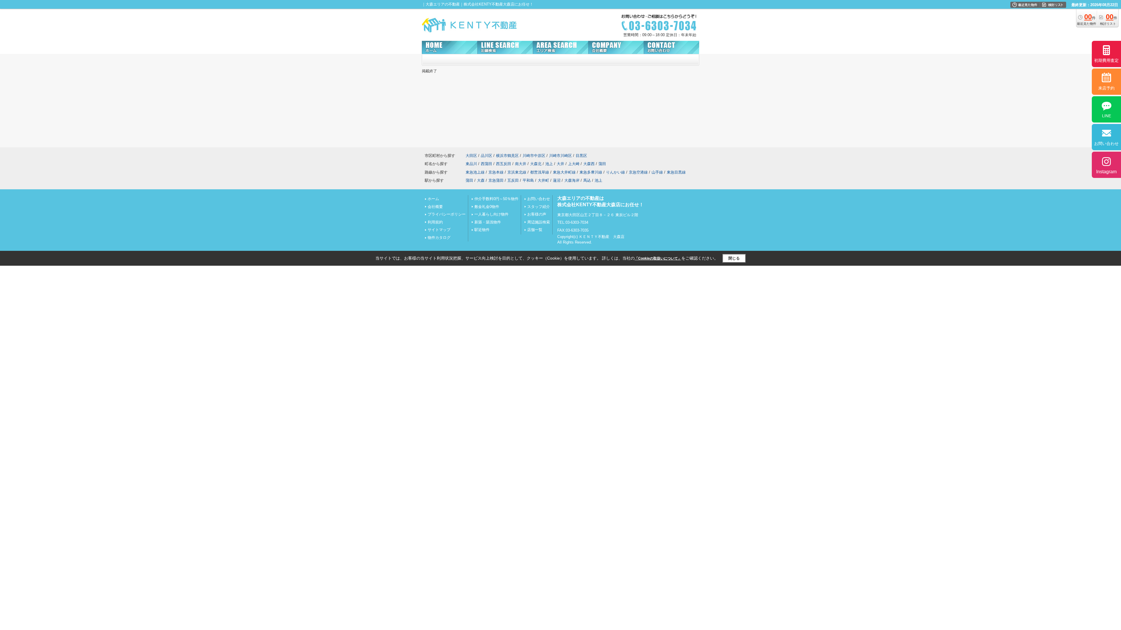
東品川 (471, 164)
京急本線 (496, 172)
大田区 (471, 155)
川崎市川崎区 (560, 155)
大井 (560, 164)
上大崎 (573, 164)
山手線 (657, 172)
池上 (549, 164)
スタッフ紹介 (538, 206)
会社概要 (435, 206)
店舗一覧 (534, 230)
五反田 (513, 180)
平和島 (528, 180)
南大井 (520, 164)
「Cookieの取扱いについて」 (658, 258)
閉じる (734, 258)
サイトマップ (439, 230)
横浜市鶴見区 (507, 155)
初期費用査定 (1106, 60)
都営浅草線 (539, 172)
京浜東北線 (516, 172)
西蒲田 (486, 164)
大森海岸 (571, 180)
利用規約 (435, 222)
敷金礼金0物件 (486, 206)
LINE (1106, 115)
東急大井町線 (564, 172)
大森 (481, 180)
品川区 (486, 155)
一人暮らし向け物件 (491, 214)
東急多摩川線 (590, 172)
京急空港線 (638, 172)
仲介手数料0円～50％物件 (496, 199)
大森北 (536, 164)
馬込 (587, 180)
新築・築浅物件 (487, 222)
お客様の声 (536, 214)
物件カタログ (439, 237)
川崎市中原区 (534, 155)
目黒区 (581, 155)
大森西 (589, 164)
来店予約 (1106, 88)
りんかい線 (615, 172)
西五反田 (503, 164)
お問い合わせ (538, 199)
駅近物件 (482, 230)
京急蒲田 (496, 180)
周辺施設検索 (538, 222)
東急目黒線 (676, 172)
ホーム (433, 199)
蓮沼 (556, 180)
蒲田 (602, 164)
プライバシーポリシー (447, 214)
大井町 (543, 180)
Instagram (1106, 171)
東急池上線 (475, 172)
